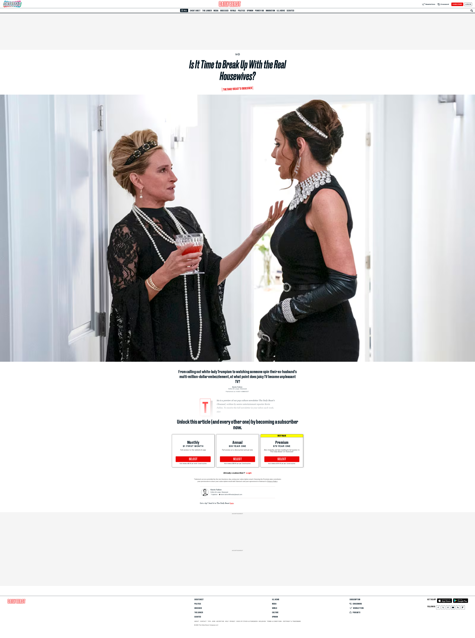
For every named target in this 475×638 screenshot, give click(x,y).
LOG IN (468, 4)
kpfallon (214, 494)
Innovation (270, 11)
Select (193, 459)
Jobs (213, 621)
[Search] (472, 10)
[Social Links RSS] (458, 608)
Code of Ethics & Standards (247, 621)
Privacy (232, 621)
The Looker (207, 11)
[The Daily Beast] (230, 4)
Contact (203, 621)
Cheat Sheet (195, 11)
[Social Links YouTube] (453, 608)
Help (227, 621)
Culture (275, 613)
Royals (233, 11)
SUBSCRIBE (457, 4)
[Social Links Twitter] (443, 608)
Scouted (290, 11)
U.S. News (281, 11)
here (232, 503)
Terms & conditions (274, 621)
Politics (241, 11)
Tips (209, 621)
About (196, 621)
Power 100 (259, 11)
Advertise (220, 621)
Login (249, 473)
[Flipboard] (463, 608)
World (274, 608)
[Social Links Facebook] (438, 608)
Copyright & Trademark (292, 621)
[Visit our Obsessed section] (20, 4)
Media (216, 11)
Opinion (250, 11)
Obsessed (224, 11)
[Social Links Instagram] (448, 608)
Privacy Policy (272, 481)
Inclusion (262, 621)
